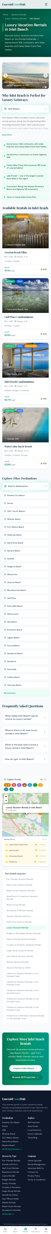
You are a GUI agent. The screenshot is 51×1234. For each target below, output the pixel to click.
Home (5, 14)
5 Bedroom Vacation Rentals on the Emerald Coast (23, 1008)
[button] (40, 813)
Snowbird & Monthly (11, 1210)
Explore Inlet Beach (24, 1068)
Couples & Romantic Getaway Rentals (24, 945)
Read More (7, 135)
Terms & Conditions (37, 1179)
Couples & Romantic (11, 1187)
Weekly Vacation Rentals (18, 962)
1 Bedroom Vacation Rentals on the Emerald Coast (22, 974)
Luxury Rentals (8, 1176)
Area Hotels (33, 1126)
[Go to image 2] (46, 87)
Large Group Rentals (11, 1191)
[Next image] (45, 75)
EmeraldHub (13, 4)
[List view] (45, 779)
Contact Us (33, 1172)
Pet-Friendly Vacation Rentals (20, 879)
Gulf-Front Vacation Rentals (19, 922)
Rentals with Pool (10, 1164)
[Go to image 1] (44, 87)
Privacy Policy (34, 1176)
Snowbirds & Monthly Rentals (20, 910)
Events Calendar (35, 1134)
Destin (5, 1126)
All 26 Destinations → (12, 1149)
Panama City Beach (11, 1122)
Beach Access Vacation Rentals (21, 890)
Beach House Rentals (16, 905)
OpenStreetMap (42, 835)
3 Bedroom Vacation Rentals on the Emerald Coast (22, 991)
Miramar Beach (9, 1134)
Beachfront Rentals (10, 1172)
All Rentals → (8, 1214)
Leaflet (30, 835)
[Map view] (41, 779)
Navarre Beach (8, 1145)
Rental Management (37, 1164)
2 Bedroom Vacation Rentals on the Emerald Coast (22, 983)
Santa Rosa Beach (10, 1141)
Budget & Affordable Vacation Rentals (24, 933)
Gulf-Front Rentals (10, 1168)
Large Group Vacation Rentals (20, 950)
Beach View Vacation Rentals (19, 885)
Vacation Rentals (18, 14)
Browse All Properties (23, 1077)
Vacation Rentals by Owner (19, 967)
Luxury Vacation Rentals (16, 18)
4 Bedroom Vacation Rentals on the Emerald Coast (23, 1000)
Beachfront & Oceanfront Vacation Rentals (22, 897)
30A (4, 1130)
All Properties (34, 1122)
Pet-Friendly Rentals (11, 1160)
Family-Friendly (9, 1183)
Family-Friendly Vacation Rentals (21, 939)
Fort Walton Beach (10, 1137)
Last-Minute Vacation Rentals (20, 956)
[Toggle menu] (46, 4)
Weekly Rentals (9, 1202)
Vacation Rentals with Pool (18, 916)
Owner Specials (35, 1160)
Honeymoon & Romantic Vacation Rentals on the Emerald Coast (25, 1017)
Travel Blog (32, 1137)
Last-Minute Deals (10, 1198)
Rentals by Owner (10, 1195)
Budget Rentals (9, 1179)
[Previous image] (5, 75)
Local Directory (34, 1130)
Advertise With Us (36, 1168)
